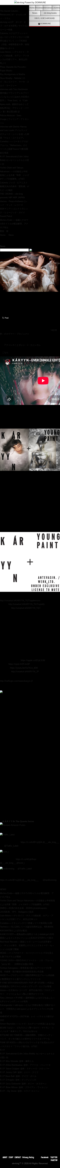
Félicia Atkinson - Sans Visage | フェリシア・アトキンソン (14, 119)
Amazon (15, 825)
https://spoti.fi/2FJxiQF (19, 664)
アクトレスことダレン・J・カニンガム (22, 345)
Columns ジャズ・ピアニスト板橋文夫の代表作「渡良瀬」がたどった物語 (14, 186)
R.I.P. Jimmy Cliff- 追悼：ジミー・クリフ (19, 1072)
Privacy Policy (28, 1157)
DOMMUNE (45, 24)
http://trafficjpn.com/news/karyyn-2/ (16, 681)
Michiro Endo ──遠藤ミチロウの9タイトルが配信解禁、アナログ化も (14, 224)
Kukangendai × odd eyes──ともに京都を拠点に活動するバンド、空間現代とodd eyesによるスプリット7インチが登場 (27, 1009)
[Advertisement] (30, 1123)
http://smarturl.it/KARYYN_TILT (25, 608)
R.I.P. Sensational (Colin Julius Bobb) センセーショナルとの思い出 (14, 160)
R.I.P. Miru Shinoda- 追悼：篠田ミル (17, 1061)
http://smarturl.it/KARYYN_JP (25, 671)
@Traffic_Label (11, 846)
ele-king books (50, 13)
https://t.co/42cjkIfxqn (26, 859)
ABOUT (5, 1157)
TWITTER (53, 1157)
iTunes (22, 825)
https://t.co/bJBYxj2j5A (31, 842)
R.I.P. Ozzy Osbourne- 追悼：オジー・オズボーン (23, 1083)
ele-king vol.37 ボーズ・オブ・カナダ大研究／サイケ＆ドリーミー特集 (14, 26)
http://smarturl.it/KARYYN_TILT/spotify (26, 604)
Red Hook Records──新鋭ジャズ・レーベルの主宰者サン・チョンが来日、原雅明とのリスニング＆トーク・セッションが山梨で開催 (27, 945)
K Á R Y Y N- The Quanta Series (18, 821)
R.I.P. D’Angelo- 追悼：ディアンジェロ (18, 1080)
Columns (56, 8)
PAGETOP (54, 1160)
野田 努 (4, 231)
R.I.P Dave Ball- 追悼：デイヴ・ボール (18, 1076)
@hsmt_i (20, 863)
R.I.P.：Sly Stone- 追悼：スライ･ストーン (20, 1091)
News (34, 13)
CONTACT (18, 1157)
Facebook (44, 1157)
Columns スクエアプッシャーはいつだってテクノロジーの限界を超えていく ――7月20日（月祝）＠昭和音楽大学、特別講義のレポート (14, 40)
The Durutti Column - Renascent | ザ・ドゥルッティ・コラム (13, 15)
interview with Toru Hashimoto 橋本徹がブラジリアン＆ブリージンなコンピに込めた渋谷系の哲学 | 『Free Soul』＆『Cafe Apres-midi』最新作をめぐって (14, 96)
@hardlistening (49, 880)
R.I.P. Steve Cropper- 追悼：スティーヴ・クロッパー (24, 1068)
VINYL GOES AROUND (44, 18)
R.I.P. (2, 1050)
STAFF (11, 1157)
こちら (5, 352)
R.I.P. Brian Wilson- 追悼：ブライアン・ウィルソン (24, 1087)
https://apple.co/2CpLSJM (33, 660)
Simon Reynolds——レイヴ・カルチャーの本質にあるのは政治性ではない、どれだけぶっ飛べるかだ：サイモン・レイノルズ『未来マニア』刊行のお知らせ (27, 1027)
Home (32, 8)
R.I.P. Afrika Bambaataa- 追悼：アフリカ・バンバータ (25, 1065)
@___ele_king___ (51, 842)
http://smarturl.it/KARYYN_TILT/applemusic (20, 600)
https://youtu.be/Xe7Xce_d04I (24, 668)
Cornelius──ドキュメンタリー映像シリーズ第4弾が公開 (26, 923)
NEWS (3, 889)
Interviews (47, 8)
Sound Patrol (6, 216)
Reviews (39, 8)
